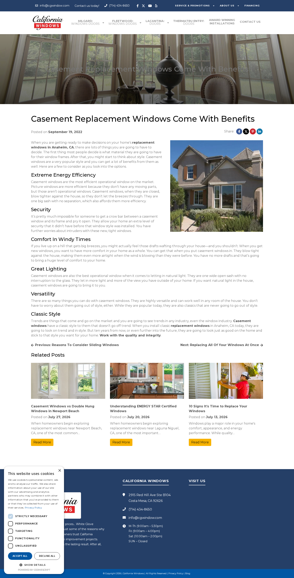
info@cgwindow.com (54, 5)
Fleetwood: (122, 22)
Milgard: (85, 22)
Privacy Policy (175, 573)
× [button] (59, 470)
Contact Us (250, 22)
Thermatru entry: (188, 22)
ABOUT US (227, 5)
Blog (187, 573)
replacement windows (190, 326)
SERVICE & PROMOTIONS (192, 5)
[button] (34, 564)
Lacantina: (155, 22)
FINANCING (252, 5)
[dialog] (34, 520)
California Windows (133, 573)
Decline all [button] (47, 556)
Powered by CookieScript (34, 569)
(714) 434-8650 (119, 5)
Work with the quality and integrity (130, 335)
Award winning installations (222, 21)
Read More (42, 442)
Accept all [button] (20, 556)
